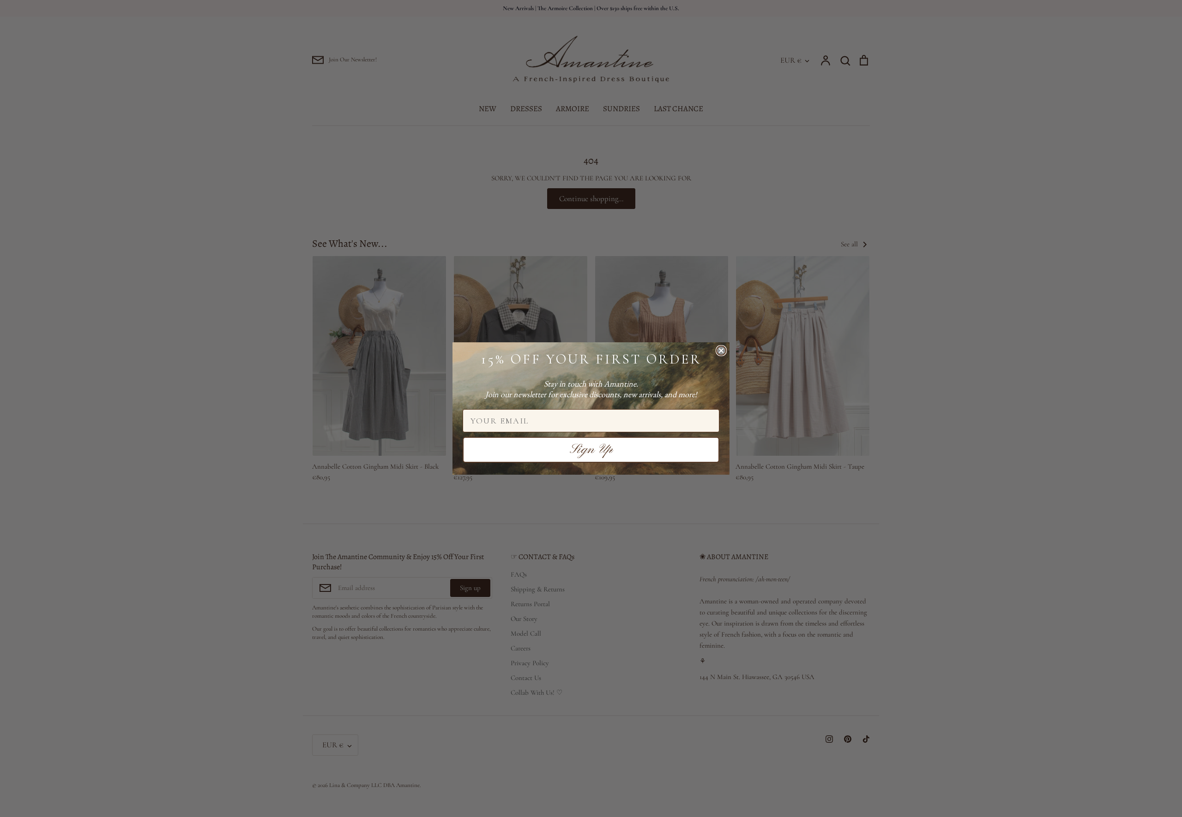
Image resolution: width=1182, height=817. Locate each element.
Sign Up (591, 450)
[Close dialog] (721, 350)
